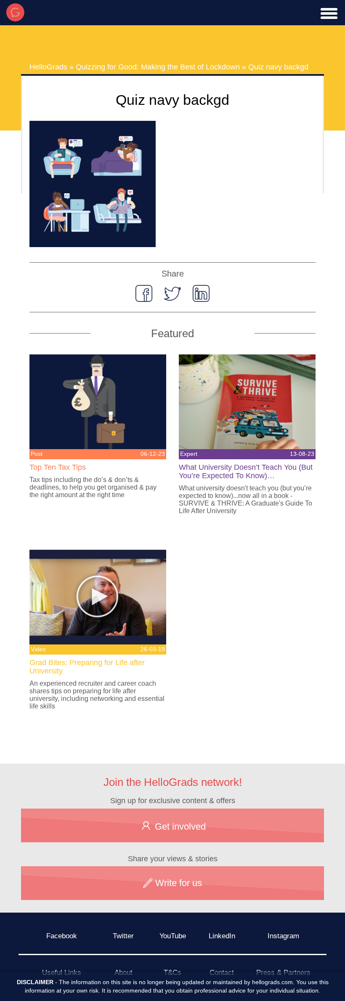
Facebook (61, 936)
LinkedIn (222, 936)
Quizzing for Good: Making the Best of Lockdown (158, 67)
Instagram (283, 936)
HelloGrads (48, 67)
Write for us (177, 883)
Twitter (123, 936)
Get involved (179, 826)
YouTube (172, 936)
